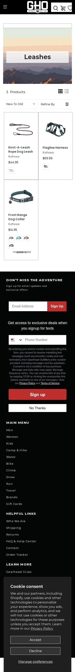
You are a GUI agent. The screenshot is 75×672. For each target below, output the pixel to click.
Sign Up (57, 306)
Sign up (37, 394)
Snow (10, 477)
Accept (35, 640)
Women (12, 436)
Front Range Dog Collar (17, 217)
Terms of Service (50, 383)
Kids (9, 443)
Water (11, 457)
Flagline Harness (55, 148)
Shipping (13, 527)
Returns (12, 534)
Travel (11, 490)
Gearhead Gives (19, 571)
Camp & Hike (16, 450)
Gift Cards (14, 504)
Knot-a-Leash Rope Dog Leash (20, 150)
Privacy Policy (42, 628)
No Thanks (37, 408)
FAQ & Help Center (21, 541)
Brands (12, 497)
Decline (35, 651)
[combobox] (16, 340)
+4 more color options (21, 252)
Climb (11, 470)
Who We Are (16, 521)
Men (9, 430)
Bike (10, 463)
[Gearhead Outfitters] (37, 7)
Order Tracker (17, 554)
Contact (12, 548)
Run (9, 483)
